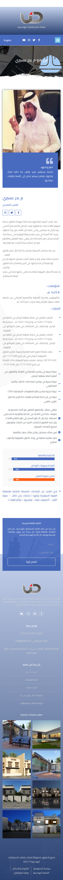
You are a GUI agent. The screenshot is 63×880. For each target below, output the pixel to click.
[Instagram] (29, 40)
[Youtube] (24, 40)
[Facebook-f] (39, 40)
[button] (57, 40)
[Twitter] (34, 40)
